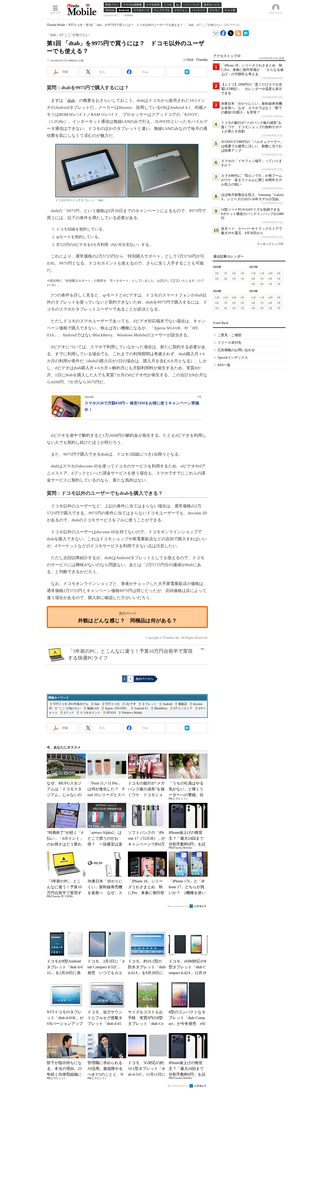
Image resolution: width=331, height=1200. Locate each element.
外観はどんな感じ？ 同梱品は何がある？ (127, 620)
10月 (270, 273)
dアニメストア (182, 708)
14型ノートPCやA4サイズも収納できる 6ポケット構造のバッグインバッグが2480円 (252, 214)
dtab (71, 100)
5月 (242, 273)
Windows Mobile (132, 712)
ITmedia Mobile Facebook (223, 32)
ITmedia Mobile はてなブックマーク (246, 32)
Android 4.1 (141, 708)
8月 (217, 273)
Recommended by (178, 906)
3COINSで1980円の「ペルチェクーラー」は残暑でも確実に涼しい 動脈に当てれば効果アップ (252, 146)
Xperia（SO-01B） (116, 708)
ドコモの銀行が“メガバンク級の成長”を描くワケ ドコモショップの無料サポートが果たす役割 (251, 127)
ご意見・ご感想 (229, 335)
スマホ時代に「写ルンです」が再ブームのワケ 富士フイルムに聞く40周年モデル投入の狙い (251, 180)
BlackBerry (160, 708)
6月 (234, 273)
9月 (279, 273)
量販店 (182, 704)
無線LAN (93, 708)
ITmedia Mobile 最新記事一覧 (238, 32)
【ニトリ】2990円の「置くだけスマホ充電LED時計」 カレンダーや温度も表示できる (251, 89)
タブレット (149, 704)
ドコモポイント (90, 712)
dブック (69, 712)
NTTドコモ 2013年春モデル (70, 704)
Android (167, 704)
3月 (225, 278)
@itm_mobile (231, 32)
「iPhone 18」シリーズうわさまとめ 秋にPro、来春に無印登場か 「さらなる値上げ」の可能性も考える (252, 70)
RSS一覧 (224, 365)
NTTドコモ (75, 25)
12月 (253, 273)
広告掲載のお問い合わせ (236, 350)
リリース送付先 (229, 342)
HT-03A (111, 712)
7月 (225, 273)
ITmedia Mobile (56, 25)
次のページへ (144, 679)
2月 (234, 278)
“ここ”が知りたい (69, 708)
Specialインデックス (233, 357)
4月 (217, 278)
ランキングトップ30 (270, 244)
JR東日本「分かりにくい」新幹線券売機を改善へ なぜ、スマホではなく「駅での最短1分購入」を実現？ (251, 108)
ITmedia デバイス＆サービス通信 (216, 32)
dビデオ (131, 704)
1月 (242, 278)
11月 (262, 273)
